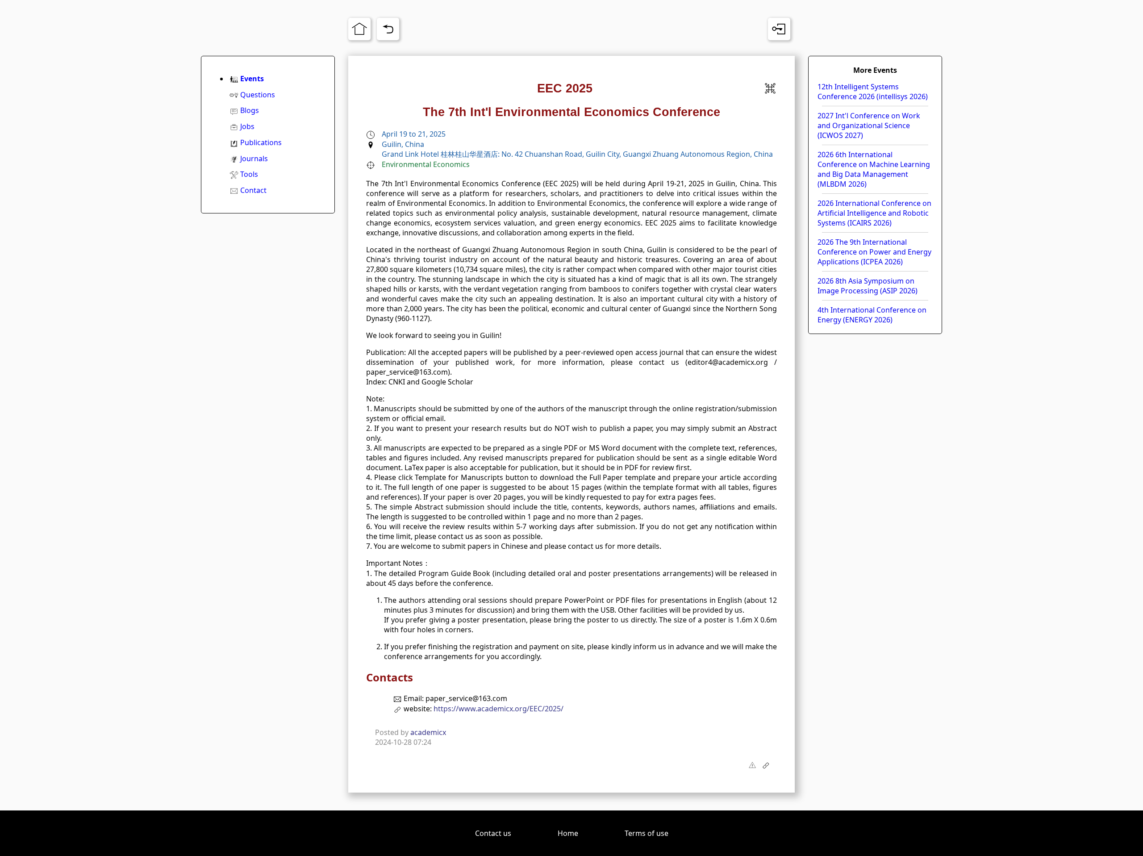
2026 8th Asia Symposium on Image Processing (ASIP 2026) (868, 286)
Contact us (493, 833)
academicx (428, 732)
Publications (261, 142)
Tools (249, 174)
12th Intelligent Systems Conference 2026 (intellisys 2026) (873, 91)
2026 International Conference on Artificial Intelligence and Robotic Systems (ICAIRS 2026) (874, 213)
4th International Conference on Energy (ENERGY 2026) (872, 315)
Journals (254, 158)
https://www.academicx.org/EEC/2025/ (498, 709)
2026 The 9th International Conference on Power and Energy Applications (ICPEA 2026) (874, 252)
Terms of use (646, 833)
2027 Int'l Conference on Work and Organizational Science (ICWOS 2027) (869, 125)
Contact (253, 190)
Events (252, 79)
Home (568, 833)
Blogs (249, 110)
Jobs (247, 126)
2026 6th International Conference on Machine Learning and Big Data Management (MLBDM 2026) (874, 169)
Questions (257, 95)
